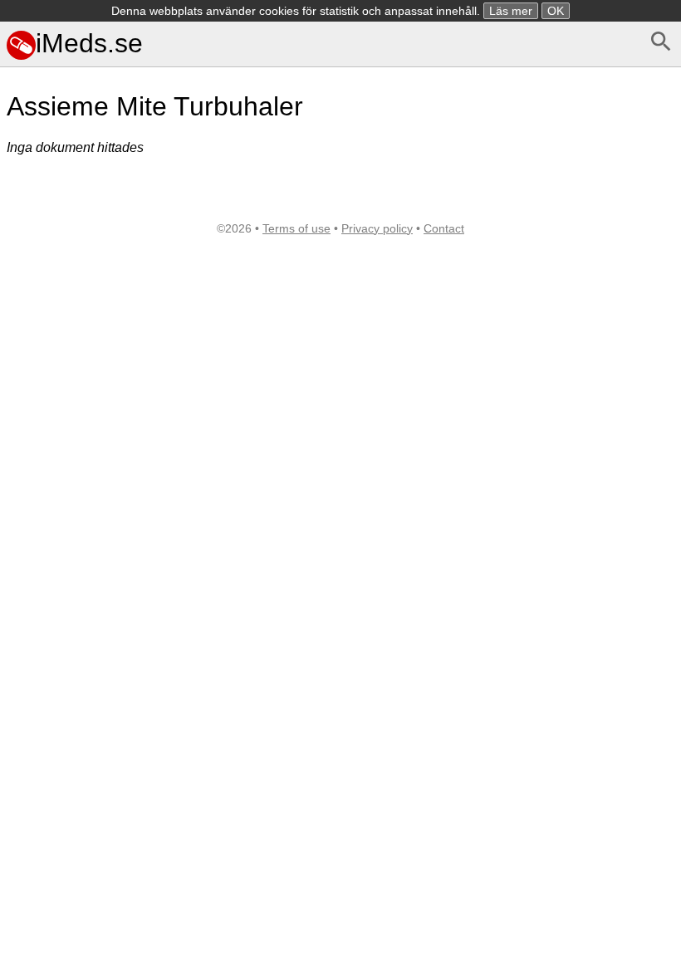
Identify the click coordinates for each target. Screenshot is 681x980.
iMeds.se (89, 43)
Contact (444, 228)
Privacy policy (377, 228)
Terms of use (296, 228)
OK (555, 10)
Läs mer (510, 10)
